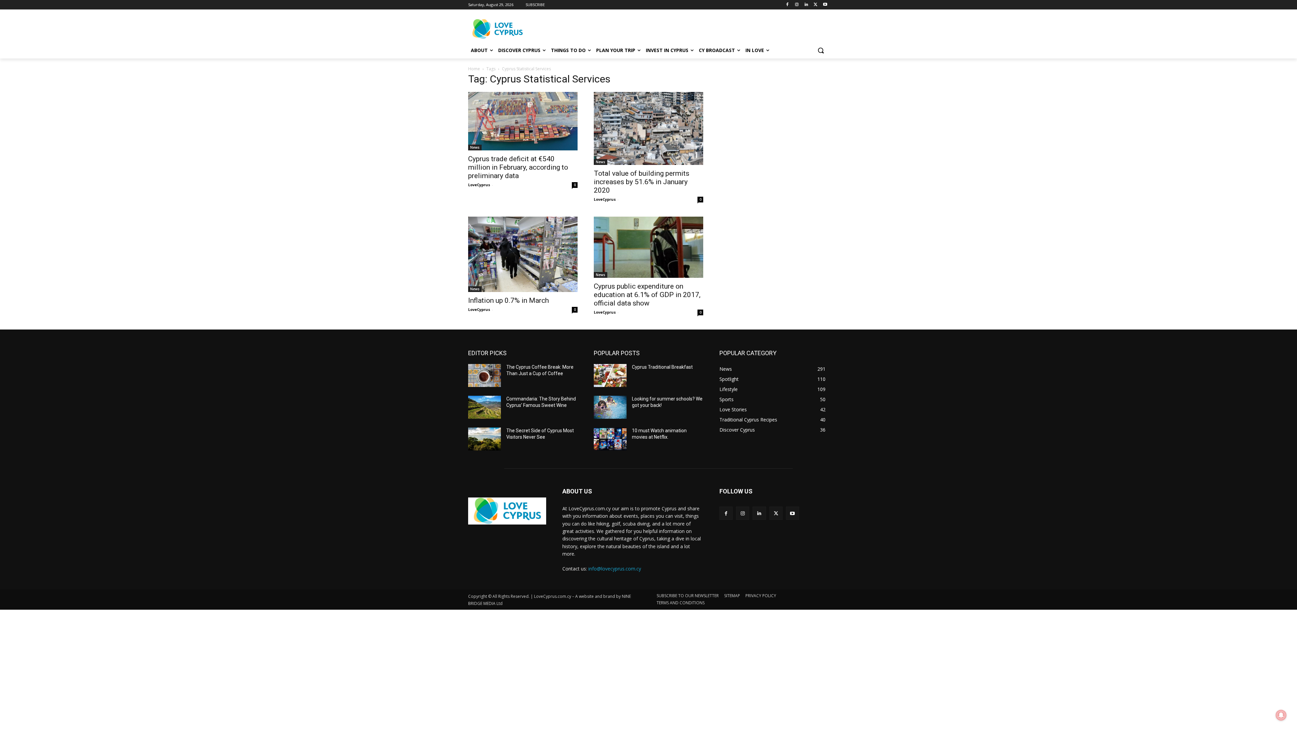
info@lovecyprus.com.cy (614, 568)
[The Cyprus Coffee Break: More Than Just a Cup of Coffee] (484, 375)
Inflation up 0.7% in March (508, 300)
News (475, 147)
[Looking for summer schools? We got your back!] (610, 407)
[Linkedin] (806, 5)
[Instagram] (797, 5)
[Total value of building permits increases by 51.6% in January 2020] (648, 128)
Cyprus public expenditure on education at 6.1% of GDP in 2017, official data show (647, 294)
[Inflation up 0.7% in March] (523, 254)
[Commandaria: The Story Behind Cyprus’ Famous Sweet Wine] (484, 407)
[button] (821, 50)
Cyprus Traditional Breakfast (662, 367)
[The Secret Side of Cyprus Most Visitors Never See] (484, 439)
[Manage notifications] (1281, 715)
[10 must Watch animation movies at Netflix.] (610, 439)
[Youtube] (825, 5)
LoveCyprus (479, 184)
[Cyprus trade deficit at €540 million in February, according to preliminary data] (523, 121)
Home (474, 69)
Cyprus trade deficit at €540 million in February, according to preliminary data (518, 167)
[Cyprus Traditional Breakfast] (610, 375)
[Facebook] (787, 5)
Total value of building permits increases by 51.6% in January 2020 (641, 181)
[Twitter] (815, 5)
